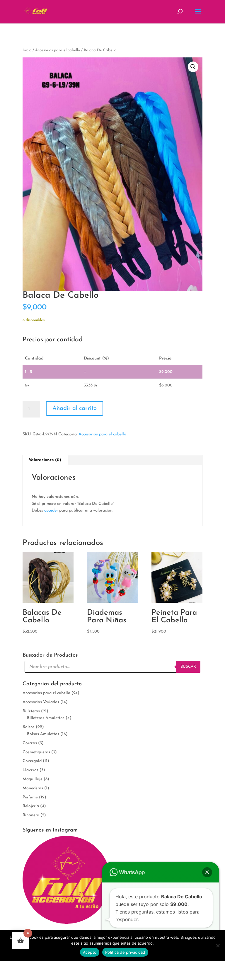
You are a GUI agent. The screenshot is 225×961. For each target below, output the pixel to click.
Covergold (32, 761)
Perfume (30, 797)
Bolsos (29, 727)
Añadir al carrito (74, 408)
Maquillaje (32, 779)
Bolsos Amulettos (43, 734)
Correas (30, 743)
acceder (51, 510)
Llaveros (30, 770)
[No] (218, 945)
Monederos (33, 788)
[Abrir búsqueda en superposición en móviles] (112, 667)
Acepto (90, 952)
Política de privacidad (125, 952)
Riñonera (31, 815)
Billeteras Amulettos (45, 718)
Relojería (31, 806)
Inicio (27, 50)
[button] (193, 67)
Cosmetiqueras (36, 752)
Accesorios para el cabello (57, 50)
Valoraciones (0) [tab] (45, 460)
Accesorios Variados (41, 702)
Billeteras (31, 711)
